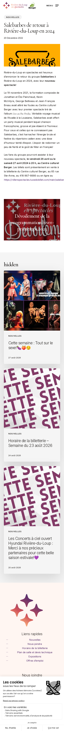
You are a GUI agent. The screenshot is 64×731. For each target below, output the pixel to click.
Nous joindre (35, 643)
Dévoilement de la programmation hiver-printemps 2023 (32, 219)
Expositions (34, 656)
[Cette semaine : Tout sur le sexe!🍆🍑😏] (32, 317)
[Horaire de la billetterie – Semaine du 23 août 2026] (32, 415)
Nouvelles (12, 17)
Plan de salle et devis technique (34, 652)
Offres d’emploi (34, 660)
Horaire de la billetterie (35, 648)
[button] (52, 5)
